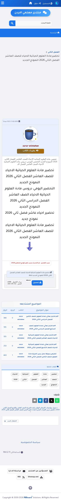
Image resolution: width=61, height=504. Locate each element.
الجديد (43, 385)
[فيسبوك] (46, 400)
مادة (45, 374)
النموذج (54, 385)
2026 (15, 380)
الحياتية (25, 374)
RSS (19, 477)
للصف (54, 380)
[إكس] (51, 400)
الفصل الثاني (54, 52)
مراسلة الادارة (14, 471)
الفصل (34, 380)
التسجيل (46, 4)
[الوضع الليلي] (57, 3)
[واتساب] (57, 400)
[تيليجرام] (40, 400)
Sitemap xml (33, 477)
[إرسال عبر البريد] (34, 400)
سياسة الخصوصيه (30, 442)
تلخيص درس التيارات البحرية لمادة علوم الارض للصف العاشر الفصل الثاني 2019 (28, 410)
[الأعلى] (30, 488)
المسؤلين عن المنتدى (38, 471)
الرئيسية (53, 33)
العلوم (35, 374)
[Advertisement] (31, 96)
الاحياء (15, 374)
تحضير (54, 374)
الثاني (24, 380)
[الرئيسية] (30, 4)
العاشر (44, 380)
